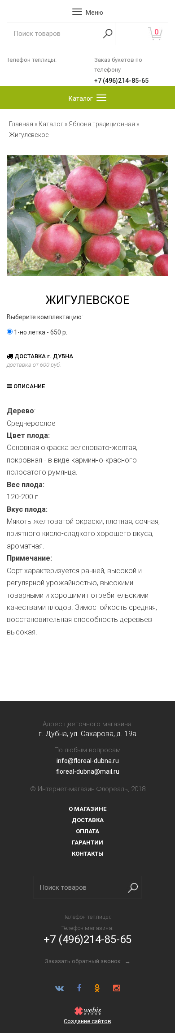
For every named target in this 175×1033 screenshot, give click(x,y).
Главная (21, 124)
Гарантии (87, 842)
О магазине (87, 809)
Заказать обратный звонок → (88, 961)
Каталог (51, 124)
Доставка (88, 820)
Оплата (87, 831)
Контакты (88, 853)
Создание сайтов (87, 1021)
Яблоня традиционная (102, 124)
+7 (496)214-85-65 (121, 80)
